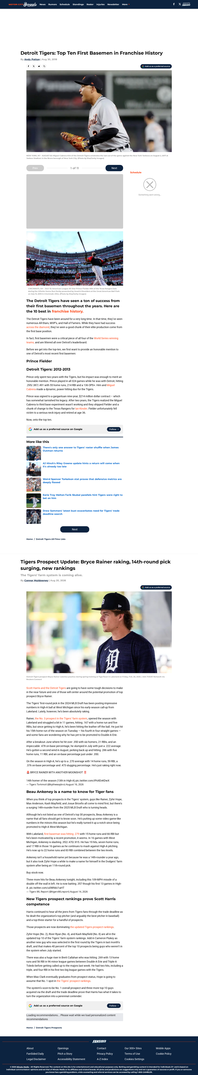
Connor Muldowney (36, 580)
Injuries (100, 4)
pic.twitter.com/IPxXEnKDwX (92, 780)
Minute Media (23, 1067)
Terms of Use (132, 1053)
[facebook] (174, 4)
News (42, 4)
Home (29, 539)
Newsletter (113, 4)
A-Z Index (102, 1059)
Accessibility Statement (71, 1059)
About (30, 1048)
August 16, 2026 (75, 784)
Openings (63, 1048)
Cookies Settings (134, 1059)
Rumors (52, 4)
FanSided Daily (35, 1053)
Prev (35, 168)
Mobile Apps (163, 1048)
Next (114, 168)
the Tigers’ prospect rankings (73, 980)
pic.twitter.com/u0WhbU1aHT (46, 887)
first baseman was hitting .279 (61, 833)
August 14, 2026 (79, 891)
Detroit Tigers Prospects (49, 1027)
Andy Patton (32, 59)
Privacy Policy (105, 1053)
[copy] (44, 66)
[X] (180, 4)
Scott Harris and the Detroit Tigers (46, 688)
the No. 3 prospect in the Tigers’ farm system (61, 718)
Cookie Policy (163, 1053)
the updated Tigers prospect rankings (92, 927)
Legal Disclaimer (36, 1059)
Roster (90, 4)
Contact (101, 1048)
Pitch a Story (65, 1053)
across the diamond (37, 327)
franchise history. (67, 311)
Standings (78, 4)
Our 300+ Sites (133, 1048)
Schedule (65, 4)
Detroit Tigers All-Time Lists (50, 539)
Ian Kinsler (81, 408)
